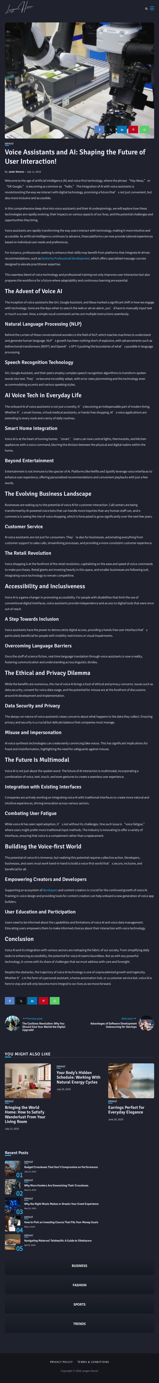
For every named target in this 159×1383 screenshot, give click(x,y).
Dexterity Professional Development (65, 258)
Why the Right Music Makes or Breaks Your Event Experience (61, 1204)
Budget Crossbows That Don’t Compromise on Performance (61, 1167)
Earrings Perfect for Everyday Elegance (126, 1110)
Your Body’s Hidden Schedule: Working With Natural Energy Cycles (78, 1077)
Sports (79, 1304)
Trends (79, 1324)
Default (9, 143)
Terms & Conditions (93, 1362)
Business (79, 1266)
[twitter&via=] (111, 129)
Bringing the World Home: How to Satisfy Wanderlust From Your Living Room (25, 1114)
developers (50, 890)
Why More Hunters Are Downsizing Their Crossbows (56, 1185)
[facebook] (99, 129)
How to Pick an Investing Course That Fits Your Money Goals (61, 1222)
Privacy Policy (61, 1362)
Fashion (79, 1285)
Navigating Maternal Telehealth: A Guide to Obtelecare (58, 1240)
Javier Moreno (16, 171)
